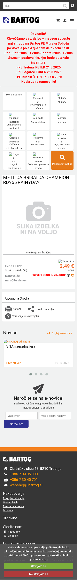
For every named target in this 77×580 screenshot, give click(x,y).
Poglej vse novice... (63, 333)
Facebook (14, 531)
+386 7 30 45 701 (24, 479)
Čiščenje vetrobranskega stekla (14, 148)
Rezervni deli (38, 144)
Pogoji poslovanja (13, 498)
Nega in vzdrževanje (14, 166)
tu (45, 559)
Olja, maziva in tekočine (62, 146)
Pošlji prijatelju (45, 309)
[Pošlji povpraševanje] (70, 275)
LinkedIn (13, 535)
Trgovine (10, 518)
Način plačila (10, 502)
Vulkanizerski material (14, 126)
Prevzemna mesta (13, 506)
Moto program (14, 94)
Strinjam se (38, 566)
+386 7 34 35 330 (24, 474)
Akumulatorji (38, 122)
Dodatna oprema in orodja (38, 166)
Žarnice (62, 122)
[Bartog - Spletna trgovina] (20, 25)
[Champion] (66, 261)
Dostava (8, 510)
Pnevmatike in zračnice (38, 106)
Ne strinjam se (38, 574)
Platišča (62, 102)
